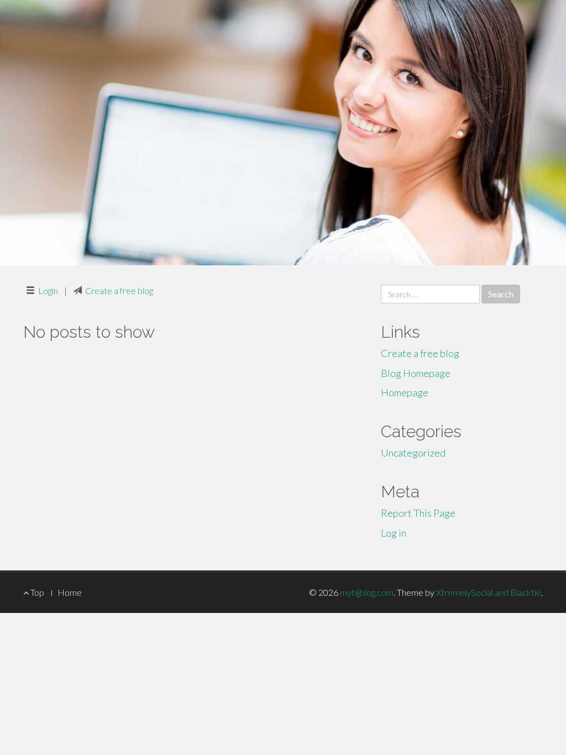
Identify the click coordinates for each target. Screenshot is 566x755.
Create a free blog (119, 290)
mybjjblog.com (367, 592)
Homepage (404, 392)
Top (36, 592)
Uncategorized (413, 453)
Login (48, 290)
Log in (393, 533)
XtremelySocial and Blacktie (488, 592)
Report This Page (418, 513)
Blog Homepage (415, 373)
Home (69, 592)
